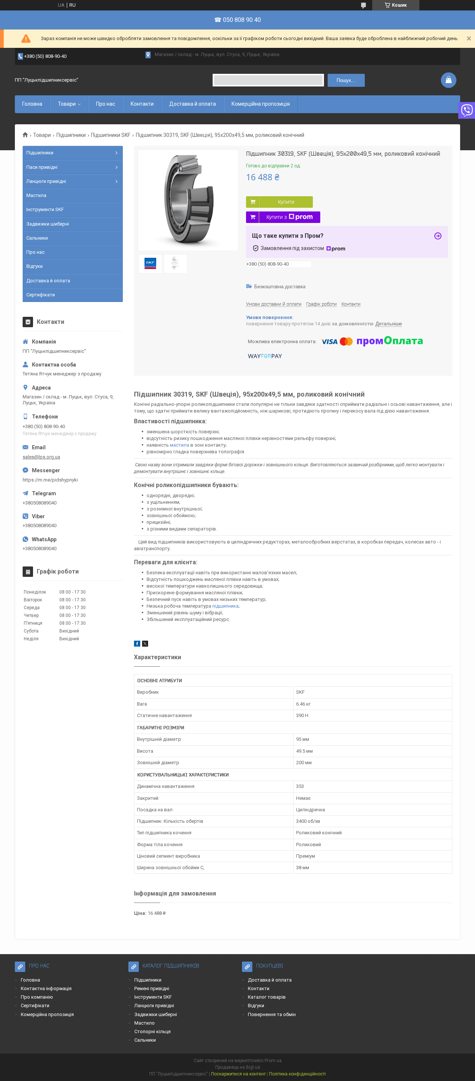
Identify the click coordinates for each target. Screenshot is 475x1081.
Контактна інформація (46, 988)
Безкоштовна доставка (279, 286)
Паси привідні (42, 167)
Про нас (105, 104)
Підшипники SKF (110, 135)
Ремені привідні (151, 988)
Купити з (276, 217)
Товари (67, 104)
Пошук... (346, 80)
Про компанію (37, 997)
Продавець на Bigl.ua (237, 1067)
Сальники (37, 238)
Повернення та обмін (272, 1014)
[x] (145, 645)
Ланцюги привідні (46, 181)
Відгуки (34, 266)
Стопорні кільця (152, 1031)
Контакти (142, 104)
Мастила (36, 195)
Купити (286, 202)
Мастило (144, 1023)
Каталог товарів (267, 997)
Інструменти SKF (45, 209)
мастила (179, 445)
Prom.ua (273, 1060)
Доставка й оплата (192, 104)
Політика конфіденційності (297, 1074)
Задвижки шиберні (47, 224)
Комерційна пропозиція (261, 104)
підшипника (225, 606)
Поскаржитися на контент (238, 1074)
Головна (32, 104)
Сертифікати (40, 295)
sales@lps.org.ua (41, 457)
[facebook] (137, 645)
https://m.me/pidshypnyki (50, 480)
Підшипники (71, 135)
